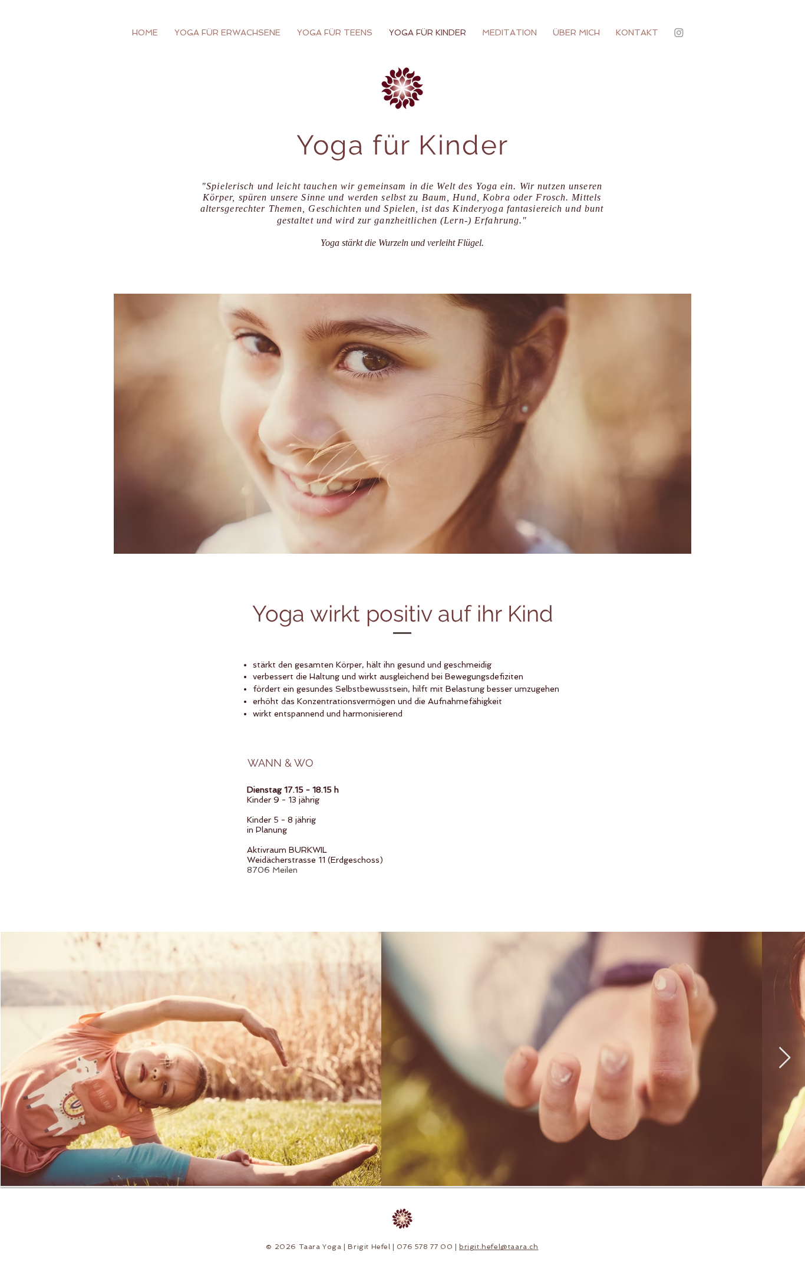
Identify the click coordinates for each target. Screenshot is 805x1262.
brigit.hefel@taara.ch (499, 1247)
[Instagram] (679, 32)
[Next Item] (784, 1058)
